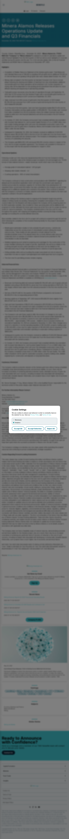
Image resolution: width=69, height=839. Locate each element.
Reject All (51, 429)
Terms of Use (46, 415)
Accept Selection (35, 429)
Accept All (18, 429)
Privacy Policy (34, 415)
